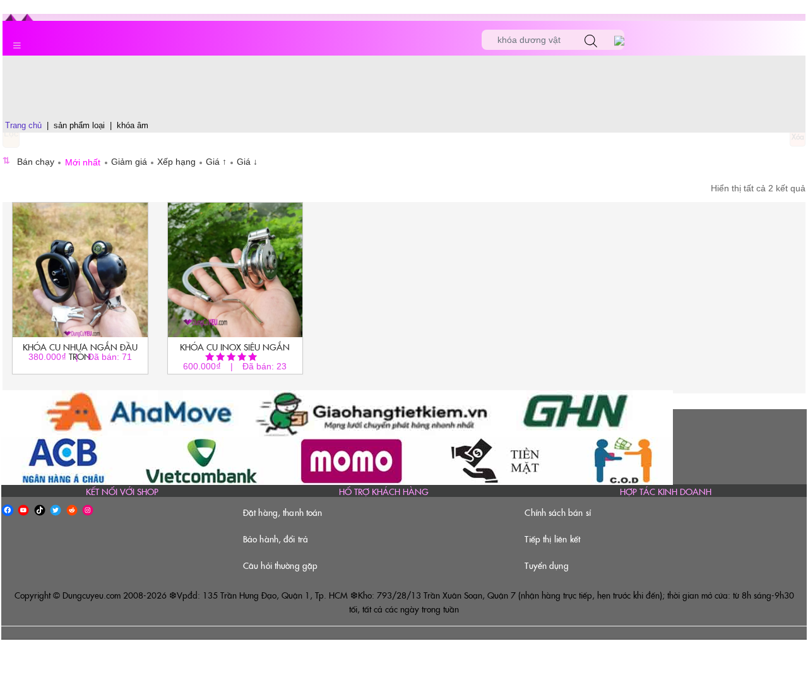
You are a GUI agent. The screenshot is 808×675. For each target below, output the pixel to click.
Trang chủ (23, 125)
